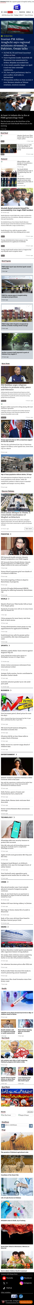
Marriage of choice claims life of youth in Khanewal (15, 911)
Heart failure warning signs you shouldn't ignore (25, 1031)
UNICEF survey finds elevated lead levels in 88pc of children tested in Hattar (17, 1013)
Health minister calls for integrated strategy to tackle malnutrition (8, 1031)
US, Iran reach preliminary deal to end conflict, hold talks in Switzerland (17, 75)
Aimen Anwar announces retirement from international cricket (16, 666)
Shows (3, 1112)
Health (4, 988)
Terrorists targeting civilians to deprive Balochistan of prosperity (14, 581)
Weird (4, 927)
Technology (7, 817)
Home (5, 12)
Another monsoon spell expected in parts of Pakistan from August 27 (15, 353)
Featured (4, 159)
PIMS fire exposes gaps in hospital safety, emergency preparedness (14, 296)
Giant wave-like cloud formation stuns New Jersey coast (16, 980)
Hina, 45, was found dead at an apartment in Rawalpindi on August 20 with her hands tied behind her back (15, 895)
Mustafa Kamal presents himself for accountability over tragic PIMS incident (17, 209)
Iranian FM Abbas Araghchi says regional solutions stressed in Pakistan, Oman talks (15, 43)
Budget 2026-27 (19, 15)
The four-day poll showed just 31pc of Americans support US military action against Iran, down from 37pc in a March (17, 446)
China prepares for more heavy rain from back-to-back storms (15, 619)
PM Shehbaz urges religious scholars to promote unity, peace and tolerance (16, 387)
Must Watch (6, 1087)
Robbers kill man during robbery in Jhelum (16, 903)
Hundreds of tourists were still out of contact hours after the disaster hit (17, 609)
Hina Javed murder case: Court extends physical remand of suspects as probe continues (14, 889)
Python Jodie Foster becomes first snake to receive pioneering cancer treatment (16, 972)
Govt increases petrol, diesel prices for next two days (16, 714)
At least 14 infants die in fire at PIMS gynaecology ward (15, 116)
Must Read (4, 133)
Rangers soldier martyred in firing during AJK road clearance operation (17, 407)
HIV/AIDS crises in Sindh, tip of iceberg (13, 1220)
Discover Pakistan (8, 491)
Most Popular (6, 261)
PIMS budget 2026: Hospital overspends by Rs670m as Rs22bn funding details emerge (15, 324)
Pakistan (22, 12)
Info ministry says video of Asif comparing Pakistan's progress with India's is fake (14, 1061)
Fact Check (5, 1038)
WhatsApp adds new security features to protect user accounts (15, 841)
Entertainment (8, 754)
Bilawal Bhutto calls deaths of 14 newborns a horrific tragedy (24, 162)
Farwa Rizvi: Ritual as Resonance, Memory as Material (15, 1247)
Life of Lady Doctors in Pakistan (11, 1198)
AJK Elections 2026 (7, 15)
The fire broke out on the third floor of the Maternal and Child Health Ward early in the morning (16, 123)
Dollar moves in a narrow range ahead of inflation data (15, 746)
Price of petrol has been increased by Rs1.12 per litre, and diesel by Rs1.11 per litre (16, 719)
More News (6, 364)
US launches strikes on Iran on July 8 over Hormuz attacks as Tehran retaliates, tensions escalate (18, 82)
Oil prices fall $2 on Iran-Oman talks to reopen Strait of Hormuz (14, 737)
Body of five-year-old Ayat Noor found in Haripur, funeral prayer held (15, 919)
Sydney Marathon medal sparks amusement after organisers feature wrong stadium (16, 951)
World (28, 12)
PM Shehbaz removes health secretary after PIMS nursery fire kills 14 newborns (25, 181)
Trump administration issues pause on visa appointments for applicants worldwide (14, 240)
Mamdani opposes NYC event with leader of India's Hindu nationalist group (25, 147)
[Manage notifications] (3, 1301)
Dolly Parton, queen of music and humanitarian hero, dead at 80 (12, 793)
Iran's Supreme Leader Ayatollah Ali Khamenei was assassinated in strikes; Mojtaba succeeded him (18, 60)
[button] (31, 1099)
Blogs (3, 1130)
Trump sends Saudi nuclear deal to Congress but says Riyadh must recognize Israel (16, 250)
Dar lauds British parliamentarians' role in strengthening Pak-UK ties (25, 171)
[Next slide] (31, 1112)
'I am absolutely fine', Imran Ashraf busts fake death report (24, 1079)
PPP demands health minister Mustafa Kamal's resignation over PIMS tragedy (14, 558)
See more (29, 528)
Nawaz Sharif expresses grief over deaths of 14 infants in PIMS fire (16, 572)
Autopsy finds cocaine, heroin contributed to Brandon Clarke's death (16, 674)
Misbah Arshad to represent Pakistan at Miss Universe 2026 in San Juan (16, 778)
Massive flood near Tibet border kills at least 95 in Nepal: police (25, 137)
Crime (4, 882)
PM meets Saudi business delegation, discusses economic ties (14, 729)
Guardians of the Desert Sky (10, 1175)
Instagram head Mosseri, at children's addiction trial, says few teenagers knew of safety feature (16, 865)
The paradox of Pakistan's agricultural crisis (14, 1152)
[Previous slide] (28, 1112)
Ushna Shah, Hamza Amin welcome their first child (15, 801)
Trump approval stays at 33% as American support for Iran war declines (16, 440)
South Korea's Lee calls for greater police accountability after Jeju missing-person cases (15, 231)
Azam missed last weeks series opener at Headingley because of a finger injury (13, 656)
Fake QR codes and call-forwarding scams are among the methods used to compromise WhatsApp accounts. (15, 846)
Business (5, 690)
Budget (10, 12)
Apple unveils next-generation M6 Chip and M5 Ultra (16, 856)
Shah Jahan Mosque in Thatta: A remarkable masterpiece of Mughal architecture (15, 514)
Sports (4, 645)
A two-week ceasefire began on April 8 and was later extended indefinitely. (18, 67)
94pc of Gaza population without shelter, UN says (16, 474)
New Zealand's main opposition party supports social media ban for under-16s (15, 874)
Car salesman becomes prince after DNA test (16, 964)
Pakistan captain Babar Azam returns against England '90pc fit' (17, 652)
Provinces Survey (26, 1302)
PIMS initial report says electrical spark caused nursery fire (16, 267)
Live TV (15, 12)
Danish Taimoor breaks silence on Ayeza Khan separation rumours (8, 1079)
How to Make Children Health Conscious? (14, 1271)
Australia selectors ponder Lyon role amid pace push (15, 683)
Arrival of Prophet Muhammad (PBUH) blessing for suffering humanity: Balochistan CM (16, 590)
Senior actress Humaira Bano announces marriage (15, 810)
